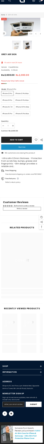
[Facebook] (4, 413)
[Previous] (36, 34)
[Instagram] (11, 413)
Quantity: (5, 121)
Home (3, 15)
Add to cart (16, 140)
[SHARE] (41, 140)
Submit (33, 404)
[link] (22, 293)
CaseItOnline (13, 67)
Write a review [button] (22, 209)
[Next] (40, 34)
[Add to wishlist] (36, 140)
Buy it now (22, 147)
